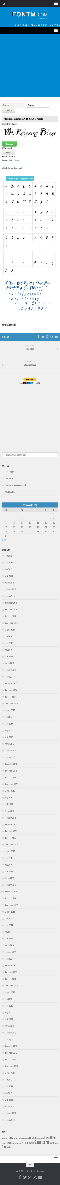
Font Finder (9, 471)
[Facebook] (38, 337)
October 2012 (10, 1059)
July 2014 (8, 918)
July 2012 (8, 1079)
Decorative (26, 1138)
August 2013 (10, 992)
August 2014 (10, 911)
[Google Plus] (47, 337)
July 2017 (8, 716)
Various (17, 160)
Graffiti (33, 1138)
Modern (13, 1142)
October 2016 (10, 777)
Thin (4, 1146)
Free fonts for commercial (15, 485)
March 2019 (9, 582)
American (4, 1138)
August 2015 (10, 851)
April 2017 (9, 737)
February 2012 (10, 1113)
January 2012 (10, 1119)
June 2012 (9, 1086)
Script (11, 160)
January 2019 (10, 595)
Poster (25, 1143)
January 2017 (10, 757)
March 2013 (9, 1025)
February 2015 (10, 884)
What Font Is (10, 491)
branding (15, 1138)
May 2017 (8, 730)
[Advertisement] (30, 66)
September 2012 (11, 1066)
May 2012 (8, 1092)
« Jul (4, 539)
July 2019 (8, 555)
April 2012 (9, 1099)
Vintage (9, 1146)
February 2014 (10, 951)
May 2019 (8, 569)
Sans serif (41, 1142)
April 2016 (9, 804)
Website (40, 118)
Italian (4, 1143)
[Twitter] (43, 337)
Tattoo (55, 1143)
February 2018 (10, 669)
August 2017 (10, 710)
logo (8, 1142)
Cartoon (21, 1138)
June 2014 (9, 925)
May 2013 (8, 1012)
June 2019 (9, 562)
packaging (19, 1143)
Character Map (13, 178)
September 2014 (11, 904)
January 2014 (10, 958)
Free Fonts (9, 478)
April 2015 (9, 871)
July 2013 (8, 998)
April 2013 (9, 1019)
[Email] (56, 337)
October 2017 (10, 696)
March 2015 (9, 878)
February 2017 (10, 750)
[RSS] (51, 337)
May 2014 (8, 931)
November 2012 (11, 1052)
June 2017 (9, 723)
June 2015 (9, 857)
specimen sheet (27, 178)
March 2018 (9, 663)
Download (9, 143)
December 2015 (11, 824)
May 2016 (8, 797)
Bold (10, 1138)
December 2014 (11, 891)
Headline (50, 1137)
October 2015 (10, 837)
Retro (31, 1142)
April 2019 (9, 575)
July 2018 (8, 636)
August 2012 (10, 1072)
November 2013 (11, 972)
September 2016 (11, 784)
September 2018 (11, 622)
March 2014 (9, 945)
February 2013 (10, 1032)
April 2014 (9, 938)
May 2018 (8, 649)
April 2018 (9, 656)
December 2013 (11, 965)
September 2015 (11, 844)
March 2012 (9, 1106)
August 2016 (10, 790)
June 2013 (9, 1005)
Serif (52, 1142)
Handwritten (40, 1138)
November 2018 (11, 609)
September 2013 (11, 985)
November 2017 (11, 689)
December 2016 (11, 763)
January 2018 (10, 676)
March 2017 (9, 743)
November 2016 (11, 770)
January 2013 (10, 1039)
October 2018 (10, 616)
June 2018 (9, 642)
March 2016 (9, 810)
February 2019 (10, 589)
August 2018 (10, 629)
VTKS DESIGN (29, 118)
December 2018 (11, 602)
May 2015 (8, 864)
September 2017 (11, 703)
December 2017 (11, 683)
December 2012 (11, 1045)
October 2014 (10, 898)
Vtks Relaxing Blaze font (13, 118)
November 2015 (11, 831)
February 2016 (10, 817)
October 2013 (10, 978)
